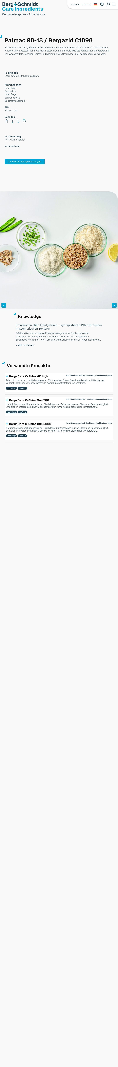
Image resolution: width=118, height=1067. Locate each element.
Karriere (75, 4)
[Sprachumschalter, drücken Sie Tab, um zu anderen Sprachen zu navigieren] (95, 4)
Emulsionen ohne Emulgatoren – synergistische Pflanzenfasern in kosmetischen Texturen (59, 327)
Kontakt (86, 4)
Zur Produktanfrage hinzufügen (24, 161)
